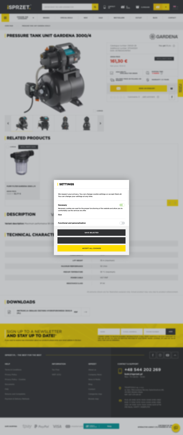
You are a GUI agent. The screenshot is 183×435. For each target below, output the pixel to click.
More (60, 215)
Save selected (92, 232)
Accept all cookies (91, 248)
